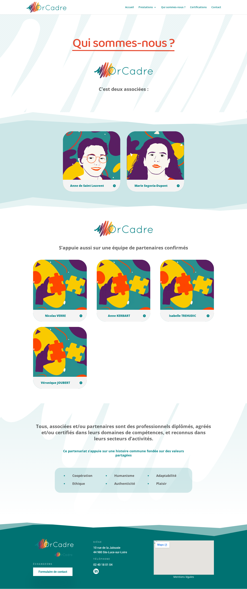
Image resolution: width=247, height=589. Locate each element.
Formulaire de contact (53, 571)
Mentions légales (183, 577)
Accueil (129, 7)
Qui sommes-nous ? (173, 7)
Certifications (198, 7)
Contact (216, 7)
